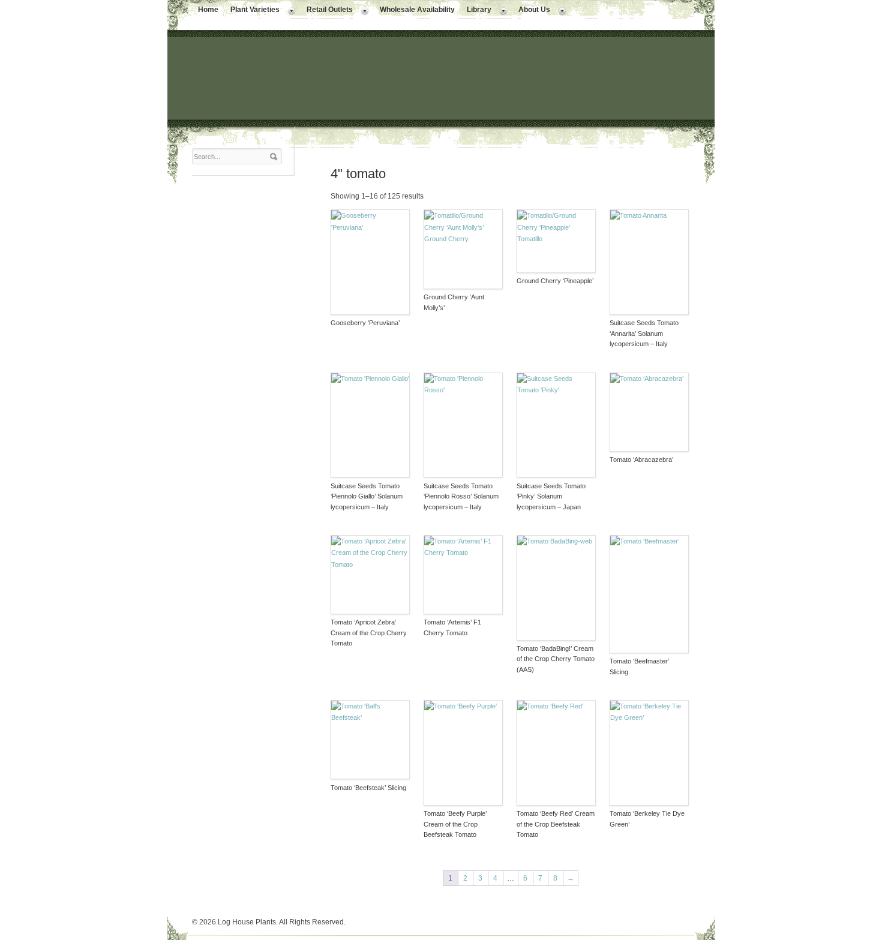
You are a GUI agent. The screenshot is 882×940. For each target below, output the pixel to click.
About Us (531, 10)
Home (208, 9)
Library (476, 10)
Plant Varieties (252, 10)
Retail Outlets (327, 10)
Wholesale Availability (417, 9)
